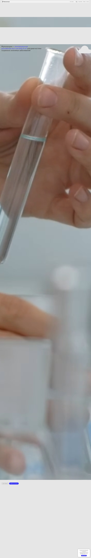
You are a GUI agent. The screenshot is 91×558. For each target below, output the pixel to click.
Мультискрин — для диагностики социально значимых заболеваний (21, 48)
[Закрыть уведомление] (89, 549)
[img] (84, 35)
